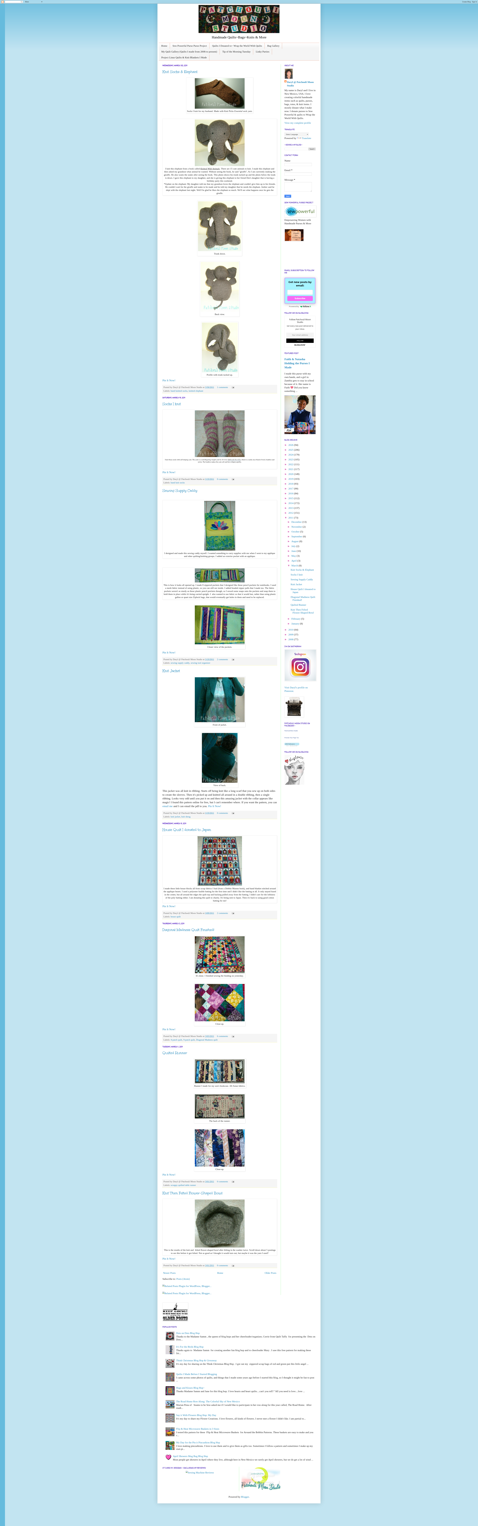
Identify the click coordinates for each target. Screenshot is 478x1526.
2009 (291, 634)
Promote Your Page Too (291, 737)
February (296, 618)
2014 (291, 503)
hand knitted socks (179, 391)
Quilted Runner (174, 1053)
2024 (291, 454)
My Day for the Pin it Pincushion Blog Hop (198, 1442)
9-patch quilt (189, 1040)
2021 (291, 469)
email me (167, 806)
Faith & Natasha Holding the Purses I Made (297, 363)
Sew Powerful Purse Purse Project (190, 45)
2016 (291, 493)
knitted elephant (196, 391)
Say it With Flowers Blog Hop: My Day (196, 1415)
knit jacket (175, 816)
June (294, 551)
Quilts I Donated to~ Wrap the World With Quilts (237, 45)
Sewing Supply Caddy (179, 490)
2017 (291, 488)
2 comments (222, 659)
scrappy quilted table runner (183, 1185)
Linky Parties (262, 51)
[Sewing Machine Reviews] (200, 1472)
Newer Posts (169, 1273)
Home (164, 45)
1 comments (222, 387)
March (295, 565)
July (293, 546)
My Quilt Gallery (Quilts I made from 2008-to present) (189, 51)
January (295, 623)
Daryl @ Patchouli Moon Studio (300, 84)
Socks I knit (171, 404)
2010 (291, 629)
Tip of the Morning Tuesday (236, 51)
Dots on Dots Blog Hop (188, 1333)
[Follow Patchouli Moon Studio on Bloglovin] (291, 745)
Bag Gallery (273, 45)
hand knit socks (178, 482)
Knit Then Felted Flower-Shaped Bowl (192, 1193)
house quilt (176, 916)
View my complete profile (297, 122)
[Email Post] (232, 387)
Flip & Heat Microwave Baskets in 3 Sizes (197, 1428)
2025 (291, 449)
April (294, 560)
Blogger (245, 1496)
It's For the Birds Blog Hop (190, 1346)
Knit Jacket (171, 671)
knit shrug (185, 816)
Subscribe (300, 298)
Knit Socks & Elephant (180, 71)
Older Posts (270, 1273)
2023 (291, 459)
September (297, 536)
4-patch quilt (176, 1040)
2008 (291, 639)
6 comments (222, 1036)
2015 (291, 498)
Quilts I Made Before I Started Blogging (196, 1374)
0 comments (222, 479)
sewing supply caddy (180, 663)
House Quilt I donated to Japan (186, 829)
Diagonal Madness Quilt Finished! (188, 930)
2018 (291, 483)
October (295, 531)
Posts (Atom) (183, 1278)
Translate (306, 138)
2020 (291, 474)
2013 (291, 508)
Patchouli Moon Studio (291, 730)
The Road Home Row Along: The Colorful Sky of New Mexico (208, 1401)
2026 (291, 445)
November (297, 526)
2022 (291, 464)
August (295, 541)
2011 (291, 517)
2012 (291, 512)
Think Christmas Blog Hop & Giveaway (196, 1360)
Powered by (294, 306)
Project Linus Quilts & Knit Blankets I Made (184, 57)
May (294, 555)
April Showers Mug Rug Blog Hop (190, 1456)
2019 (291, 479)
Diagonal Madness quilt (207, 1040)
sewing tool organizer (200, 663)
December (296, 522)
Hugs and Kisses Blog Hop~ (190, 1387)
